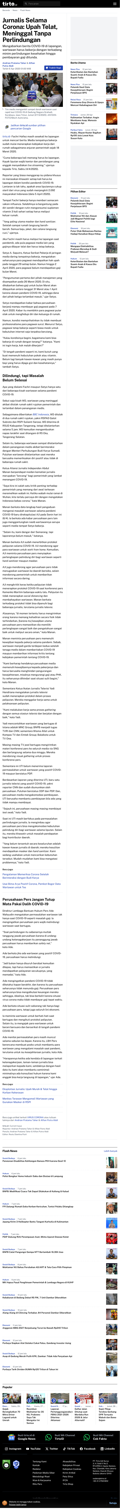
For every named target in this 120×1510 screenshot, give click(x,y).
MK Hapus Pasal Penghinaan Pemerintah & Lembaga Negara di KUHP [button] (37, 1282)
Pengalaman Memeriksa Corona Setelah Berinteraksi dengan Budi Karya (25, 876)
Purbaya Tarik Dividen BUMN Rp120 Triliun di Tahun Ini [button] (30, 1369)
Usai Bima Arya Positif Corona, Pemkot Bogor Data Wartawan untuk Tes (31, 885)
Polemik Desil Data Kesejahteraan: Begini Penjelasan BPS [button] (82, 90)
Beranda (6, 10)
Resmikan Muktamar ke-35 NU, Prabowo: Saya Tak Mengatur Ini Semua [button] (35, 1416)
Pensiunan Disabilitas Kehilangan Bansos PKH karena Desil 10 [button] (34, 1161)
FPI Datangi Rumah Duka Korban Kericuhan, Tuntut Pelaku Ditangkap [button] (37, 1206)
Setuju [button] (113, 1503)
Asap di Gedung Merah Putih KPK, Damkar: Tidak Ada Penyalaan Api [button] (37, 1356)
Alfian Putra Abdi (49, 1120)
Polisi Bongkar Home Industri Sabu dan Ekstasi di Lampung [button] (32, 1176)
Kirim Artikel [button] (69, 1473)
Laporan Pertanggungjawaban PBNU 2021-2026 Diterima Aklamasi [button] (60, 1415)
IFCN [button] (65, 1480)
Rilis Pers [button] (37, 1484)
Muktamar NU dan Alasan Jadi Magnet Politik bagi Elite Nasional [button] (84, 219)
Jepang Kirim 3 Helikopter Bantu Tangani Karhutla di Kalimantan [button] (35, 1222)
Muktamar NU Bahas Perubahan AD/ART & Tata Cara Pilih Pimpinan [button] (37, 1267)
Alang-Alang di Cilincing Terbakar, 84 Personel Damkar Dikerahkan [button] (36, 1313)
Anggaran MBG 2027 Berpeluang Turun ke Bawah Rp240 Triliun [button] (35, 1328)
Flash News (25, 10)
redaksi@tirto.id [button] (99, 1478)
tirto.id (6, 136)
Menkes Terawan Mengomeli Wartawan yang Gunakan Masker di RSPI (28, 1100)
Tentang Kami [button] (40, 1461)
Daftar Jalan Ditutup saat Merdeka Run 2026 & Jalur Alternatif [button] (81, 1415)
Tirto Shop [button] (68, 1484)
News (15, 10)
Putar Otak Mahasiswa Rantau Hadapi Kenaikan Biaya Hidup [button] (86, 232)
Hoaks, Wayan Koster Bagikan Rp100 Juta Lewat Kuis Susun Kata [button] (86, 136)
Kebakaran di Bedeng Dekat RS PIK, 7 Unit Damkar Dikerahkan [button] (34, 1297)
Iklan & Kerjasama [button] (42, 1480)
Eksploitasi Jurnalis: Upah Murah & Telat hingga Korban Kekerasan (29, 1091)
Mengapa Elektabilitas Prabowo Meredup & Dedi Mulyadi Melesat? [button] (84, 249)
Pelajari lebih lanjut (17, 1504)
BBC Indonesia (41, 414)
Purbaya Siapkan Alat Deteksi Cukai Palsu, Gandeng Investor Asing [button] (36, 1343)
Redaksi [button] (37, 1469)
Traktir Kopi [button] (55, 68)
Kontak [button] (36, 1465)
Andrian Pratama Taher (14, 63)
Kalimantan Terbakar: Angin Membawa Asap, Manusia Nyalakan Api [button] (85, 120)
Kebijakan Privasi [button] (71, 1465)
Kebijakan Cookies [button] (72, 1469)
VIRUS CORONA (35, 1117)
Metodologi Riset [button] (41, 1476)
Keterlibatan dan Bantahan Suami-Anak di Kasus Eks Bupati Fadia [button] (84, 75)
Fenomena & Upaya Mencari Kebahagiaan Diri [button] (87, 104)
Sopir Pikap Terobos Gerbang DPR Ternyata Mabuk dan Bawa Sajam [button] (107, 1415)
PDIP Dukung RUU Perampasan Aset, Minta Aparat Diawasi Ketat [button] (35, 1237)
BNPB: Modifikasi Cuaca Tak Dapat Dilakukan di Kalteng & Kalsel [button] (35, 1191)
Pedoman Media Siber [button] (44, 1473)
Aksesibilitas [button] (69, 1461)
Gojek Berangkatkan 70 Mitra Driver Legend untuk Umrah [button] (11, 1415)
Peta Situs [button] (68, 1476)
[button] (9, 4)
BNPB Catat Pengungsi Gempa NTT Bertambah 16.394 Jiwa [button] (32, 1252)
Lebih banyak (110, 1151)
